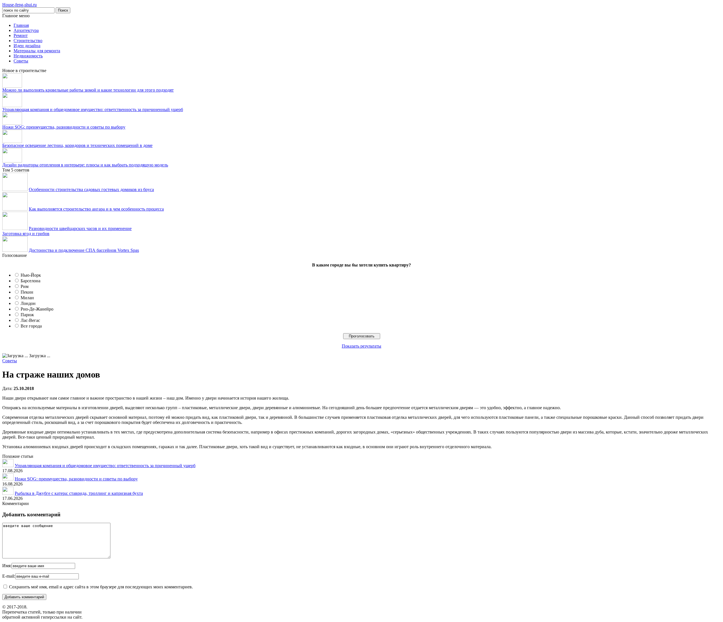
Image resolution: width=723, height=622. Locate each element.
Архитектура (26, 30)
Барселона (30, 280)
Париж (27, 314)
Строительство (28, 40)
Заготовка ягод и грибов (25, 233)
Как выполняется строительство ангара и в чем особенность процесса (96, 209)
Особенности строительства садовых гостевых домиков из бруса (91, 189)
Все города (31, 326)
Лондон (28, 303)
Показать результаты (361, 346)
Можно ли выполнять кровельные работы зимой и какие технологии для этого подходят (88, 90)
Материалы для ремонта (37, 50)
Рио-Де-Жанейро (37, 309)
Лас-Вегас (30, 320)
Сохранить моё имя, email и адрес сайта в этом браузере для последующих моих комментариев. (101, 586)
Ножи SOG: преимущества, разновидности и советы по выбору (63, 127)
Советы (21, 60)
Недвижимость (28, 55)
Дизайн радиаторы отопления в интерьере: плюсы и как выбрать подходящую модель (85, 164)
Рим (25, 286)
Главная (21, 25)
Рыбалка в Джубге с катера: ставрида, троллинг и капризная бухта (79, 493)
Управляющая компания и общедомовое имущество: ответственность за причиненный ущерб (92, 109)
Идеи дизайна (27, 45)
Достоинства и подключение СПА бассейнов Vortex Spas (84, 250)
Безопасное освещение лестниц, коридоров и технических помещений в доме (77, 145)
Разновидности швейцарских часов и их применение (80, 228)
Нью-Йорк (31, 275)
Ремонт (21, 35)
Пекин (27, 292)
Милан (27, 297)
